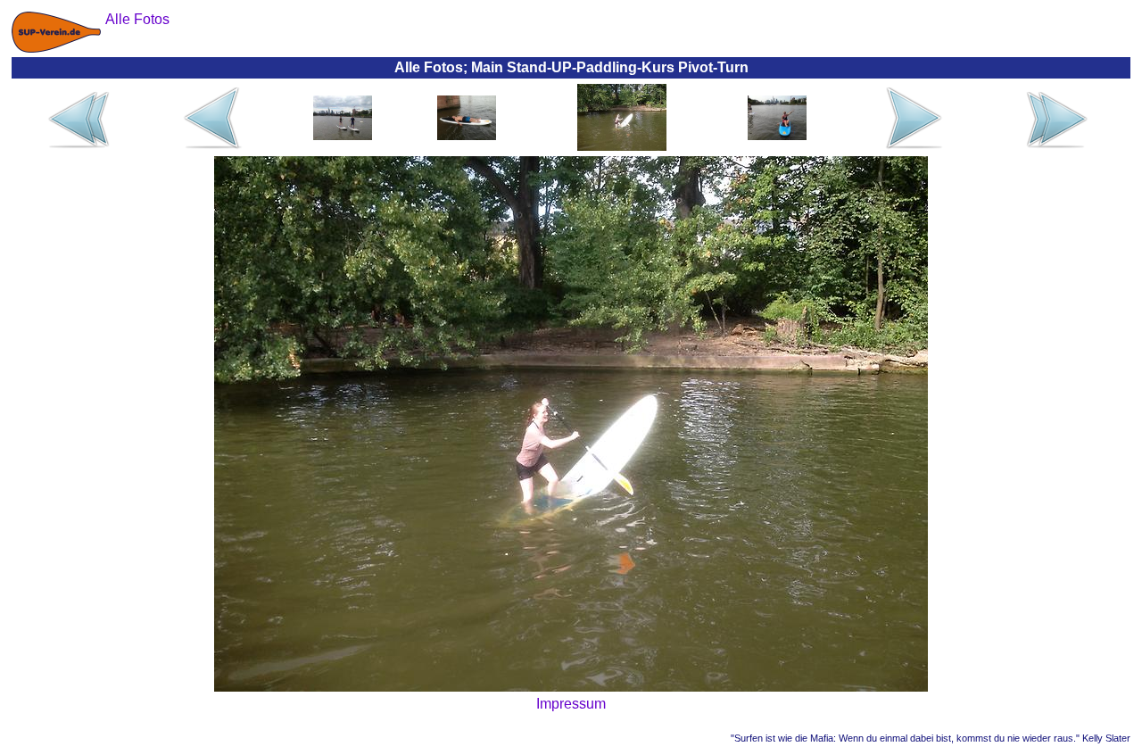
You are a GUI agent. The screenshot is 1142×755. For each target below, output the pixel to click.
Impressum (571, 703)
